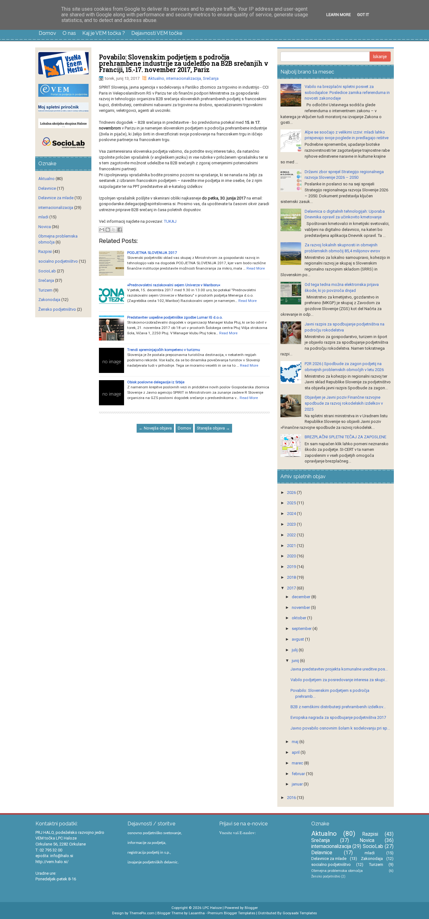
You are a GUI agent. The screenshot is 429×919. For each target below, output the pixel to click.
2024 (292, 513)
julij (295, 650)
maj (295, 741)
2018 (292, 577)
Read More (256, 268)
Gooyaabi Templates (300, 913)
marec (298, 763)
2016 (292, 797)
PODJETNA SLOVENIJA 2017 (152, 252)
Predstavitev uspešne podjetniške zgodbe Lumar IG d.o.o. (175, 317)
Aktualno (156, 78)
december (301, 596)
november (301, 607)
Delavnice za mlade (55, 197)
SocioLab (47, 271)
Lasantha (197, 913)
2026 (292, 492)
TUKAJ (170, 221)
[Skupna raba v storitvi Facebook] (120, 230)
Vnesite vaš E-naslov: (237, 832)
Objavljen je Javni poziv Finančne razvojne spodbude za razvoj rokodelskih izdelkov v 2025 (344, 403)
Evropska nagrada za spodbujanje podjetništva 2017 (338, 717)
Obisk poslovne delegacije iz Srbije (155, 382)
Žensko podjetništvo (57, 309)
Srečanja (211, 78)
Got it (363, 14)
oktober (299, 617)
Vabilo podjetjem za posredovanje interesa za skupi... (339, 679)
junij (296, 660)
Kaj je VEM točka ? (103, 33)
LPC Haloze (212, 907)
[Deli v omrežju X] (114, 230)
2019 (292, 566)
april (296, 752)
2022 (292, 535)
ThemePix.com (142, 913)
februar (299, 773)
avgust (298, 639)
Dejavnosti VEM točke (156, 33)
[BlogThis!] (108, 230)
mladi (43, 217)
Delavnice (47, 188)
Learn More (338, 14)
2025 (292, 503)
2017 (292, 588)
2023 (292, 524)
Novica (44, 226)
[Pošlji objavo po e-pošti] (102, 230)
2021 (292, 545)
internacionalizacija (183, 78)
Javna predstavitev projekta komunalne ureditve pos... (339, 669)
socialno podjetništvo (58, 261)
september (302, 628)
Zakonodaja (49, 299)
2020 (292, 556)
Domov (47, 33)
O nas (69, 33)
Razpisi (45, 251)
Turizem (45, 290)
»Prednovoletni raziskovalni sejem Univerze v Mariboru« (173, 285)
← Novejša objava (155, 428)
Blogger (251, 907)
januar (298, 784)
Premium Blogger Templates (231, 913)
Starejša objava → (213, 428)
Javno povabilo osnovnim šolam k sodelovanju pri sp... (340, 728)
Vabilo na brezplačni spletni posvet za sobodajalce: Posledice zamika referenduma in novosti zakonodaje (347, 92)
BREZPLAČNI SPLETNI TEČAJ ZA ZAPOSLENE (345, 437)
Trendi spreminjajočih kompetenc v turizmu (163, 349)
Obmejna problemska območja (337, 870)
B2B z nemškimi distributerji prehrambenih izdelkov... (338, 706)
